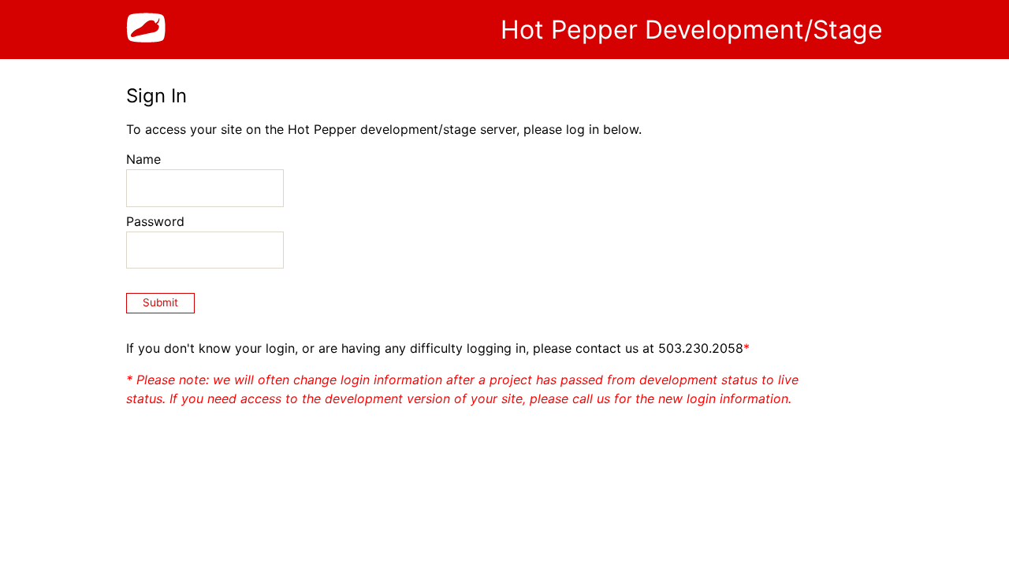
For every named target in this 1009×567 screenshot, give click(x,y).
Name (143, 159)
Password (155, 221)
